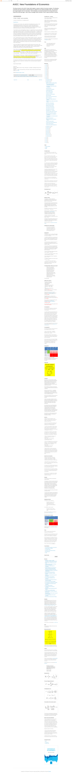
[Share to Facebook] (32, 75)
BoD (45, 741)
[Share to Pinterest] (33, 75)
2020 (46, 72)
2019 (46, 73)
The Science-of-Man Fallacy (50, 106)
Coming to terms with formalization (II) (51, 122)
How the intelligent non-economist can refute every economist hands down (50, 568)
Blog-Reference (15, 22)
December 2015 (48, 79)
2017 (46, 75)
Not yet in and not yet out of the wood (51, 96)
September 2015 (48, 126)
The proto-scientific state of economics (51, 111)
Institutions (24, 76)
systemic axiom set (50, 512)
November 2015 (48, 80)
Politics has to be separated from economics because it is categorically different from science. (50, 616)
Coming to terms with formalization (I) (51, 124)
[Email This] (29, 75)
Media (46, 148)
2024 (46, 67)
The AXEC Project (47, 549)
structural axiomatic (55, 658)
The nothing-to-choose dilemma (49, 576)
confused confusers (52, 211)
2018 (46, 74)
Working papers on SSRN (49, 548)
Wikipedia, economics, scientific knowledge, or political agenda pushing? (51, 561)
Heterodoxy (21, 76)
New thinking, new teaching (50, 109)
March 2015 (48, 133)
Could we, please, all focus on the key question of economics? (50, 564)
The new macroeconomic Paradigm (50, 581)
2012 (46, 140)
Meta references (47, 551)
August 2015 (48, 127)
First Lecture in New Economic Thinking (51, 596)
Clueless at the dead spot (49, 123)
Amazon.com (47, 743)
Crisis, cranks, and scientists (50, 104)
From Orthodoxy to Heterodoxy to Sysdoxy (51, 582)
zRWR (36, 76)
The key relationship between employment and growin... (50, 84)
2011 (46, 141)
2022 (46, 69)
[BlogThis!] (30, 75)
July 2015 (47, 128)
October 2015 (48, 81)
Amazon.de (46, 742)
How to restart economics (48, 585)
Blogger (50, 771)
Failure (18, 76)
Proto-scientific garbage (49, 91)
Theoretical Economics (32, 76)
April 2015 (47, 132)
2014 (46, 137)
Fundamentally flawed (49, 90)
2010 (46, 142)
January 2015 (48, 136)
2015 (46, 78)
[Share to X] (31, 75)
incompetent (46, 39)
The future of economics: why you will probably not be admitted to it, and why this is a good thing (51, 570)
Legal (46, 552)
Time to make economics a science (51, 112)
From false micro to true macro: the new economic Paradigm (50, 580)
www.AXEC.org (55, 622)
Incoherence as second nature (50, 94)
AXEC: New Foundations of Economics (31, 4)
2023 (46, 68)
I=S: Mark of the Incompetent (50, 89)
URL (18, 70)
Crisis (16, 76)
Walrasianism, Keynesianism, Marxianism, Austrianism (49, 301)
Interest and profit (48, 95)
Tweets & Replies (47, 146)
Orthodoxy (27, 76)
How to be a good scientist (50, 121)
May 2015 (47, 131)
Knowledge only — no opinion (50, 110)
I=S (45, 287)
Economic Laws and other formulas (50, 550)
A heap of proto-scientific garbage (50, 590)
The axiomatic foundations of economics (51, 547)
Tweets (46, 147)
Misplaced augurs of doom (20, 72)
